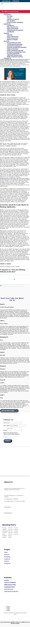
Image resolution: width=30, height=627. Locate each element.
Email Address (6, 425)
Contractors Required (14, 45)
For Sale (9, 16)
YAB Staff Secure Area (14, 55)
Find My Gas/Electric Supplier (16, 47)
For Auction (11, 21)
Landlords (7, 24)
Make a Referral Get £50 (15, 50)
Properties (7, 14)
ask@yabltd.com (6, 1)
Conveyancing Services (14, 44)
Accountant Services (14, 42)
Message (5, 430)
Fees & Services (8, 589)
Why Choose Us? (12, 27)
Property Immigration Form (16, 52)
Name (4, 422)
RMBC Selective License (15, 56)
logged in (8, 266)
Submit (7, 441)
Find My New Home (7, 410)
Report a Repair (12, 39)
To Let (9, 17)
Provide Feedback (13, 53)
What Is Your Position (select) (10, 432)
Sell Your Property (13, 19)
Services (6, 41)
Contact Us (7, 58)
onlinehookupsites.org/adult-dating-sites (9, 178)
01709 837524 (15, 1)
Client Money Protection (11, 591)
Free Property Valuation (15, 22)
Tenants (6, 33)
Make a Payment (12, 28)
